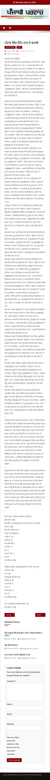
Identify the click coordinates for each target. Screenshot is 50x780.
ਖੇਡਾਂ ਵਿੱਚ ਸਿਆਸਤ (11, 645)
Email (10, 714)
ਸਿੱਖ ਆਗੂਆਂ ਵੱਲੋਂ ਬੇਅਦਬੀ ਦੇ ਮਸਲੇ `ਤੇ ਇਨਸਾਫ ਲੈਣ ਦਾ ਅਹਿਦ (23, 634)
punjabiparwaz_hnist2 (26, 51)
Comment (11, 681)
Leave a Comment (13, 54)
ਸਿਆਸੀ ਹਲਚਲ (10, 47)
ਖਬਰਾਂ (19, 47)
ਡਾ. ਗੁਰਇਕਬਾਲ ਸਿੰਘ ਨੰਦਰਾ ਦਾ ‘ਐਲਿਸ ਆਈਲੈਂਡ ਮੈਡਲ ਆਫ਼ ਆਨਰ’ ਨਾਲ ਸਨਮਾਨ (11, 615)
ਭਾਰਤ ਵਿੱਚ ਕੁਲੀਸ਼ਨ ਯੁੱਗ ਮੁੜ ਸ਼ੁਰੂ (41, 615)
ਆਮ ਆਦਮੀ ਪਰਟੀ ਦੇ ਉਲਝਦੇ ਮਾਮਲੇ (17, 655)
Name (10, 704)
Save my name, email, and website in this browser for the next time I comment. (13, 745)
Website (10, 724)
